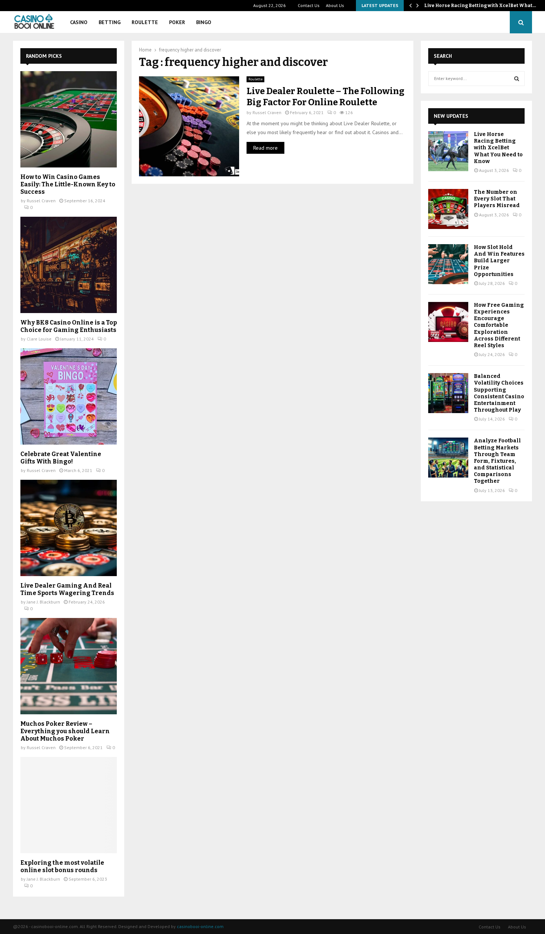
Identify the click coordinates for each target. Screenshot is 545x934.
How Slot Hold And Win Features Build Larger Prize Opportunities (499, 260)
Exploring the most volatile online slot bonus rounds (62, 866)
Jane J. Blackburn (43, 602)
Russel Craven (266, 112)
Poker (177, 22)
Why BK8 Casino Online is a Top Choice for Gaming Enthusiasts (68, 326)
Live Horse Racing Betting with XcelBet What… (480, 5)
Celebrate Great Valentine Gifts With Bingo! (60, 458)
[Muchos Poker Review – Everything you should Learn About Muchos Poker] (68, 666)
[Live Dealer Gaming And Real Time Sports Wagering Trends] (68, 528)
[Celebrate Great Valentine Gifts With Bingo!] (68, 396)
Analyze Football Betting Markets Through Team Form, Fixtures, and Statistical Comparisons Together (497, 461)
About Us (335, 5)
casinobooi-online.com (200, 926)
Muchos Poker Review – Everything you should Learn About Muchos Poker (65, 731)
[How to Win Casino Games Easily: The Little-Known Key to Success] (68, 119)
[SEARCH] (517, 78)
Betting (109, 22)
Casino (78, 22)
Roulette (145, 22)
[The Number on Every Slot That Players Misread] (448, 209)
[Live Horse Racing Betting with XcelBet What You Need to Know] (448, 151)
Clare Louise (39, 339)
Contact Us (309, 5)
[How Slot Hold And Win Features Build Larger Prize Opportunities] (448, 264)
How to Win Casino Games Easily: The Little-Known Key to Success (67, 184)
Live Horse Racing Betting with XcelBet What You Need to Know (498, 147)
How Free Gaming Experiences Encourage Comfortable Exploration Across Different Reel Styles (499, 325)
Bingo (203, 22)
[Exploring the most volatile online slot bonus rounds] (68, 805)
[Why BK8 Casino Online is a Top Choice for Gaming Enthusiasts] (68, 265)
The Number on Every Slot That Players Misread (497, 199)
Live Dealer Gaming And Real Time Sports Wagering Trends (67, 589)
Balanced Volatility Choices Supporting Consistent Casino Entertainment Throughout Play (499, 393)
